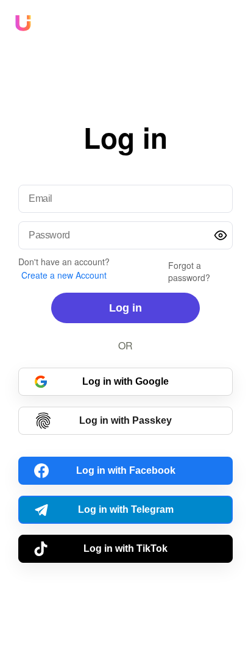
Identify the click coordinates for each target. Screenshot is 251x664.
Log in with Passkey (125, 420)
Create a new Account (64, 275)
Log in (125, 308)
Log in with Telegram (126, 509)
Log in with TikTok (125, 548)
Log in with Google (125, 381)
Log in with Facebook (125, 470)
